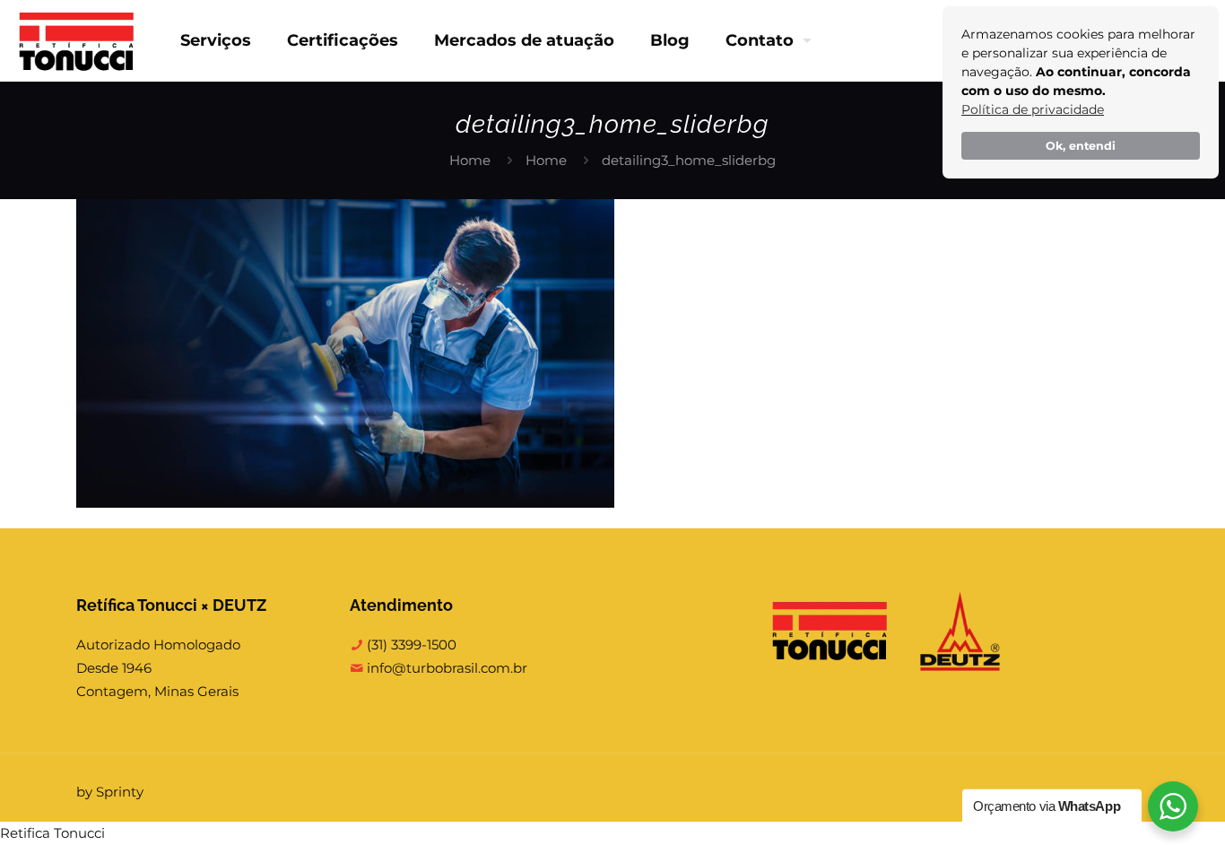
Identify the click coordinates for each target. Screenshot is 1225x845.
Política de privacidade (1032, 109)
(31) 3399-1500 (409, 644)
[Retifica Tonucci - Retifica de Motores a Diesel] (76, 40)
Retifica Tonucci (52, 832)
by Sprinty (109, 791)
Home (470, 160)
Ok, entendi (1081, 145)
